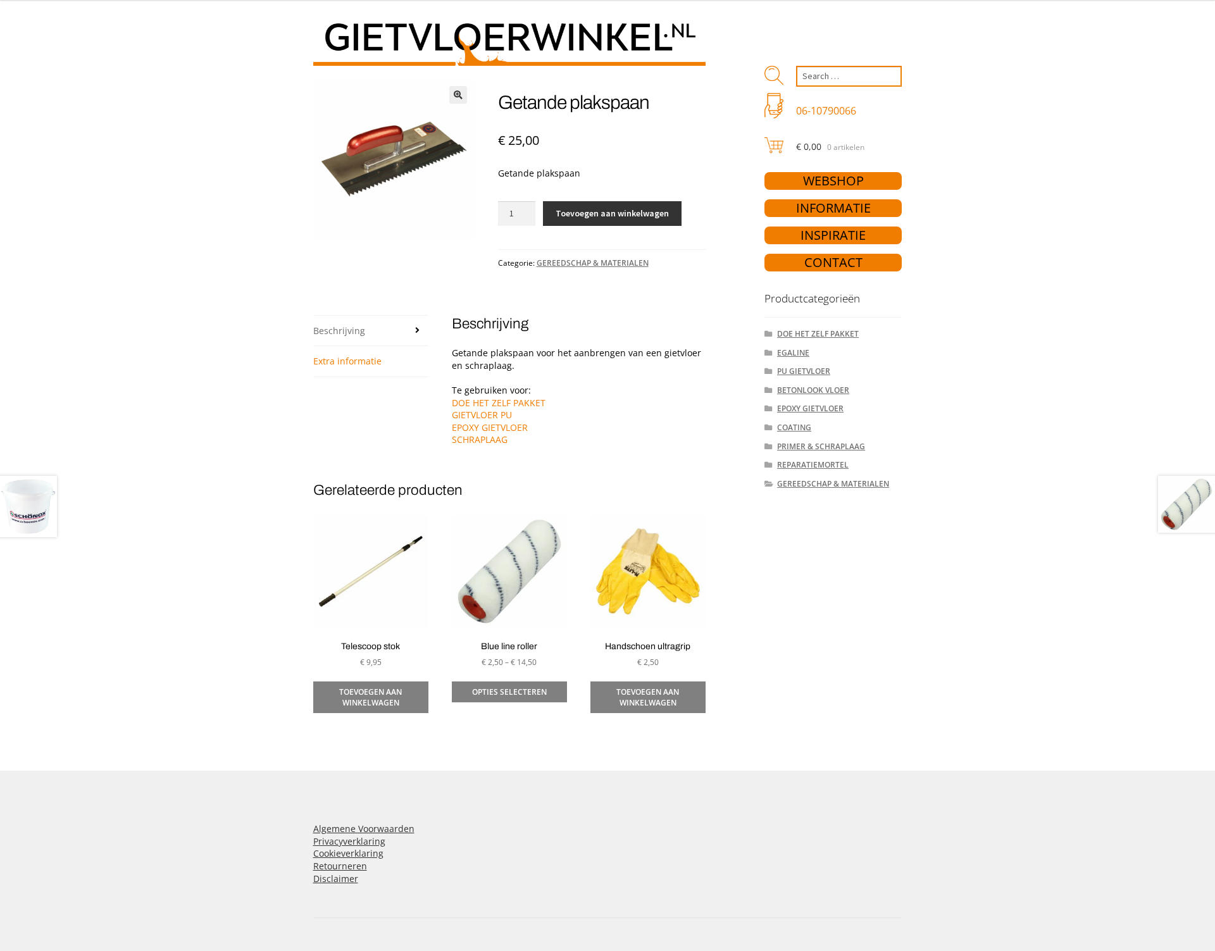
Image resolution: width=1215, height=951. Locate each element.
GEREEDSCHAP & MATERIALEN (593, 263)
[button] (458, 95)
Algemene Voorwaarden (363, 829)
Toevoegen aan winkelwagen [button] (370, 697)
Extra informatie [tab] (347, 361)
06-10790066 (826, 111)
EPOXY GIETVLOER (490, 427)
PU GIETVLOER (803, 371)
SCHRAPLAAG (480, 439)
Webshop (833, 180)
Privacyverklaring (349, 841)
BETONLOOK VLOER (813, 390)
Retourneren (340, 866)
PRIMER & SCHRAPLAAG (821, 446)
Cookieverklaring (348, 853)
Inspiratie (833, 235)
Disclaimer (335, 879)
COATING (794, 427)
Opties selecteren (509, 692)
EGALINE (793, 352)
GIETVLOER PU (482, 415)
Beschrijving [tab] (339, 331)
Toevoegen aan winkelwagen (612, 213)
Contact (833, 262)
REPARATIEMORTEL (813, 464)
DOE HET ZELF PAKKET (498, 403)
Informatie (833, 207)
